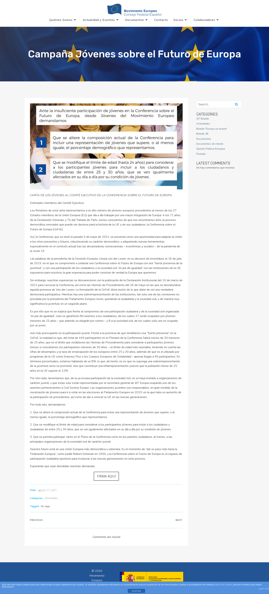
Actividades (51, 498)
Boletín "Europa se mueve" (211, 129)
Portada (201, 154)
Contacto (161, 20)
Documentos (203, 139)
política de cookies (223, 584)
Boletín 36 (202, 133)
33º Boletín (202, 118)
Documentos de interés (209, 144)
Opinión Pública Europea (210, 149)
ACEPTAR (136, 591)
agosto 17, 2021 (47, 490)
